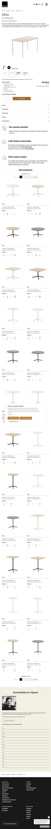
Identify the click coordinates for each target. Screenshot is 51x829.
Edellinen (16, 177)
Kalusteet (8, 10)
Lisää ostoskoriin (22, 98)
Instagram (28, 808)
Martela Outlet (30, 790)
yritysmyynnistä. (29, 148)
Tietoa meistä (5, 784)
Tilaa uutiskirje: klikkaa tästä (10, 823)
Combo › (3, 736)
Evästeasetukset (13, 421)
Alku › (3, 728)
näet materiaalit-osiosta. (28, 79)
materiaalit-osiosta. (26, 147)
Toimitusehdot (5, 797)
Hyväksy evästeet (13, 418)
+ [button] (10, 98)
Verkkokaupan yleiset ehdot (9, 799)
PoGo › (3, 755)
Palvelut (28, 786)
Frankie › (3, 744)
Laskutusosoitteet (6, 801)
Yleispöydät (17, 10)
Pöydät (12, 10)
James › (3, 747)
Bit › (3, 730)
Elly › (3, 739)
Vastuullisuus (5, 786)
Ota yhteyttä (5, 794)
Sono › (3, 761)
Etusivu (3, 10)
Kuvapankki (5, 808)
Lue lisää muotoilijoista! (9, 720)
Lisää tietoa (10, 414)
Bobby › (3, 733)
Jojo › (3, 750)
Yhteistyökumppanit (31, 788)
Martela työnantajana (7, 788)
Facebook (28, 810)
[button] (37, 4)
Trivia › (3, 766)
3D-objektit (5, 810)
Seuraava (35, 177)
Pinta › (3, 752)
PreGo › (3, 758)
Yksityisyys (5, 796)
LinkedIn (28, 812)
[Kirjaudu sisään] (42, 4)
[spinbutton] (7, 98)
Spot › (3, 763)
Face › (3, 741)
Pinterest (28, 814)
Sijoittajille (5, 790)
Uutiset (4, 792)
